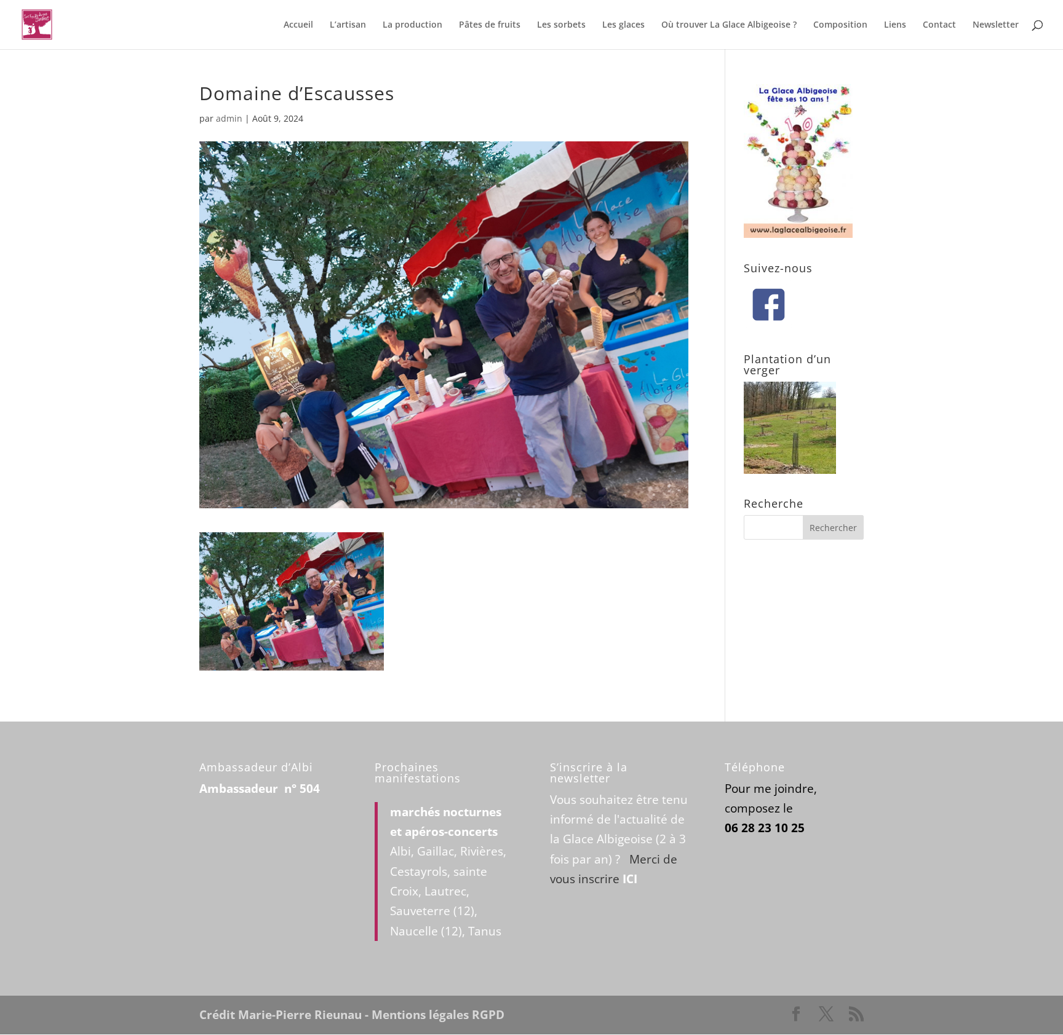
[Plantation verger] (790, 470)
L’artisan (348, 25)
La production (412, 25)
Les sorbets (561, 25)
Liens (895, 25)
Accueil (298, 25)
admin (229, 118)
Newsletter (996, 25)
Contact (939, 25)
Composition (840, 25)
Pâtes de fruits (489, 25)
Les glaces (623, 25)
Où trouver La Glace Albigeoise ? (729, 25)
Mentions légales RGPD (438, 1015)
